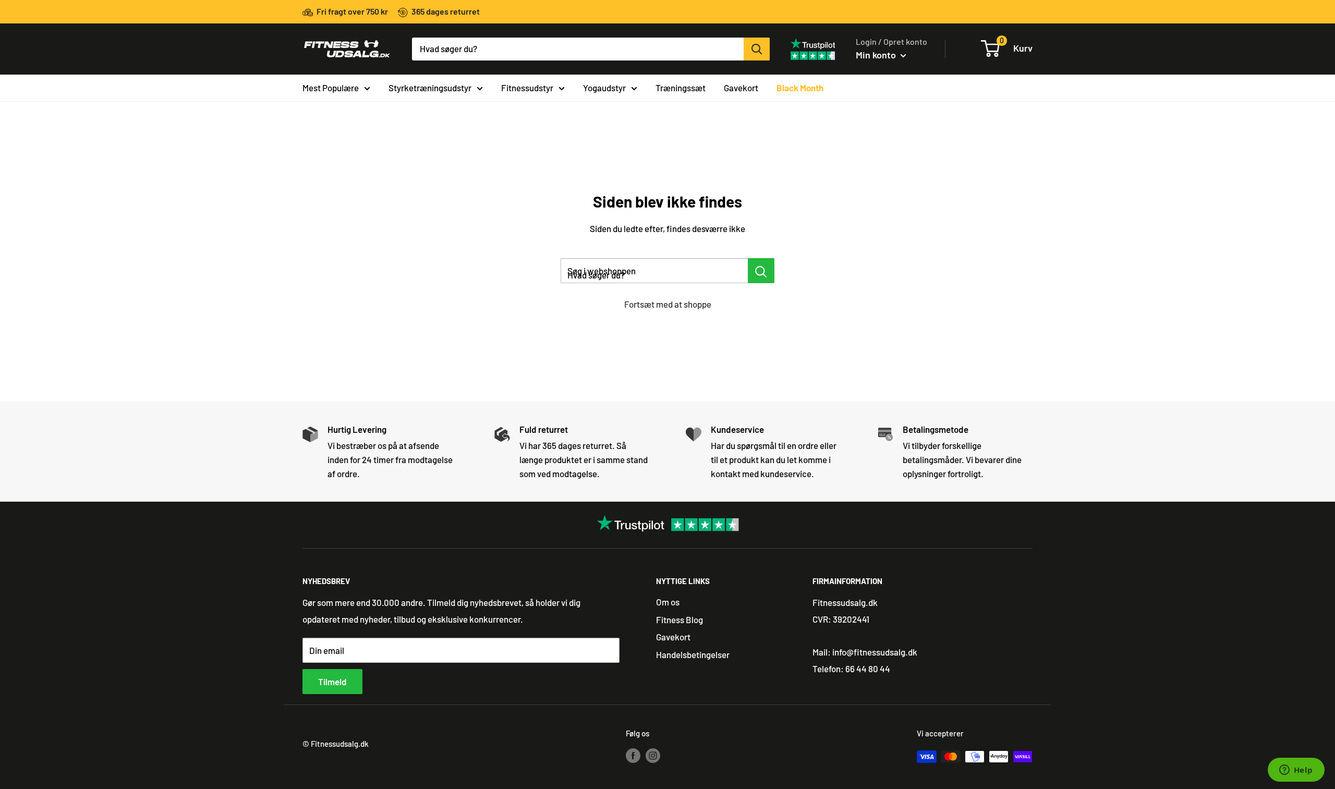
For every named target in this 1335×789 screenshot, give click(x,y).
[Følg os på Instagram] (653, 754)
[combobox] (578, 49)
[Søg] (757, 49)
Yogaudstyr (604, 87)
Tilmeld (332, 681)
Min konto (877, 54)
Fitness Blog (679, 619)
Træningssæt (681, 87)
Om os (667, 602)
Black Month (799, 87)
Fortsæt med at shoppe (667, 304)
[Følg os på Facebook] (633, 754)
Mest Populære (330, 87)
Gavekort (741, 87)
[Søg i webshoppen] (761, 270)
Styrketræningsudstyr (430, 87)
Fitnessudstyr (527, 87)
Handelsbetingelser (693, 654)
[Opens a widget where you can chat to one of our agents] (1296, 771)
